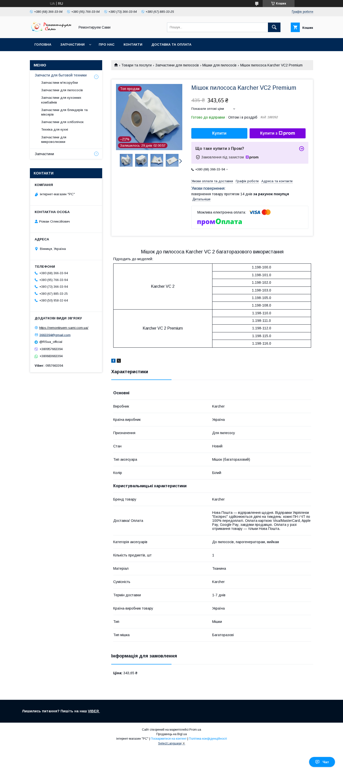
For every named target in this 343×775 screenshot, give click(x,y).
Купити (219, 133)
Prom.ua (195, 729)
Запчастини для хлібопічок (62, 122)
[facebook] (113, 361)
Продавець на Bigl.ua (171, 734)
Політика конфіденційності (208, 738)
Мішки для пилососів (219, 65)
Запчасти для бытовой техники (61, 75)
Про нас (107, 44)
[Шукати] (274, 27)
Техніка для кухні (54, 129)
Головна (42, 44)
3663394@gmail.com (55, 335)
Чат (326, 762)
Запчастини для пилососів (177, 65)
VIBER (94, 711)
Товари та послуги (136, 65)
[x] (119, 361)
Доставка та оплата (171, 44)
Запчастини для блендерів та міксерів (64, 112)
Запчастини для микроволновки (53, 139)
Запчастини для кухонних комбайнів (61, 100)
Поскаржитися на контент (169, 738)
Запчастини (72, 44)
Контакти (133, 44)
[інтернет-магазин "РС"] (51, 32)
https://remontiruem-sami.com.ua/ (63, 328)
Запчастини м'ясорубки (59, 82)
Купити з (268, 133)
